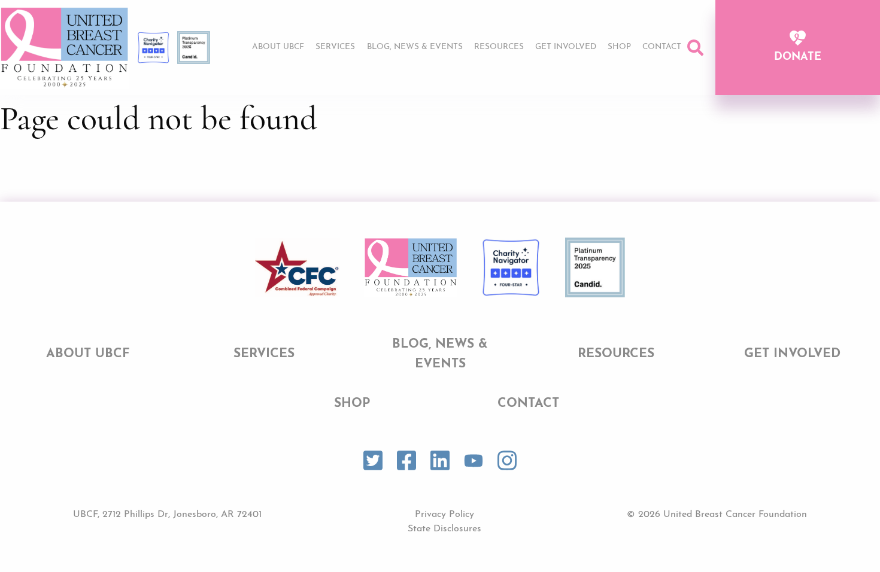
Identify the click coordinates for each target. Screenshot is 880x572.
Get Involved (565, 47)
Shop (619, 47)
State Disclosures (444, 529)
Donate (797, 57)
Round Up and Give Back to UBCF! (572, 92)
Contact (661, 47)
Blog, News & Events (415, 47)
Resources (499, 47)
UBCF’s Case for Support (552, 71)
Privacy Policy (444, 514)
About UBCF (278, 47)
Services (335, 47)
